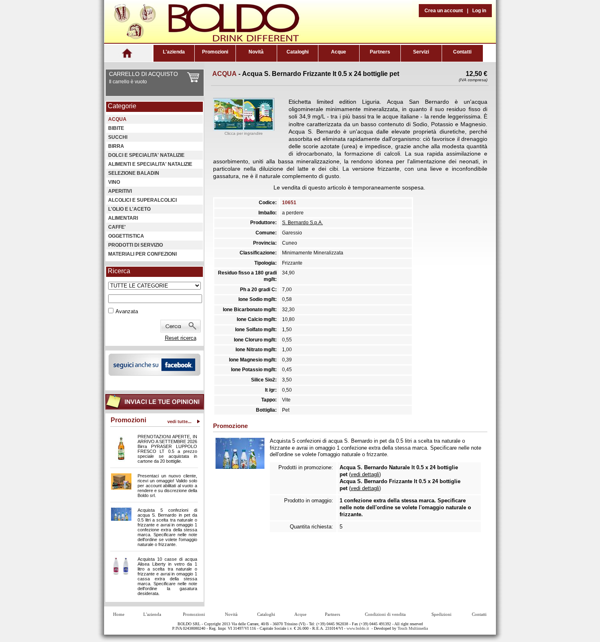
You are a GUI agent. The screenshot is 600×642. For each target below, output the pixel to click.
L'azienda (174, 52)
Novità (256, 52)
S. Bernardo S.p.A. (302, 222)
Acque (338, 52)
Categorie (122, 106)
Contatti (462, 52)
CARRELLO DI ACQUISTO (143, 74)
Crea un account (443, 10)
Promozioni (215, 52)
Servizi (421, 52)
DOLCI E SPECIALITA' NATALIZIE (146, 155)
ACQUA (117, 119)
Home (118, 614)
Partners (380, 52)
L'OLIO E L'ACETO (129, 209)
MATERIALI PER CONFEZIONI (142, 254)
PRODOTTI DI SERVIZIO (135, 245)
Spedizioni (441, 614)
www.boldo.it (358, 628)
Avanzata (127, 311)
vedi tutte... (179, 421)
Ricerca (119, 271)
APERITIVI (120, 191)
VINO (114, 182)
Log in (479, 10)
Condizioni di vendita (385, 614)
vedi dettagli (365, 474)
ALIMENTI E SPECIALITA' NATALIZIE (150, 164)
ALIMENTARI (123, 218)
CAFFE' (117, 227)
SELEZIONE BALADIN (133, 173)
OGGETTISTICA (126, 236)
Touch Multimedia (413, 628)
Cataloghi (298, 52)
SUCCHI (117, 137)
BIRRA (116, 146)
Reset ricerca (180, 338)
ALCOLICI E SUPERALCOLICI (142, 200)
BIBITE (116, 128)
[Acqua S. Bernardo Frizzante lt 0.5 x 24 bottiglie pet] (243, 128)
